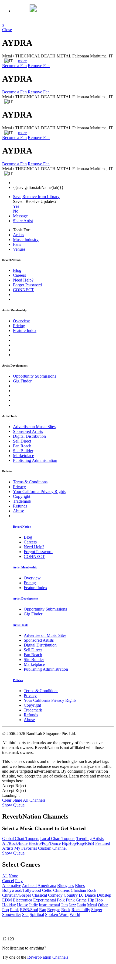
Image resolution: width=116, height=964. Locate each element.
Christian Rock (83, 890)
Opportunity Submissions (34, 376)
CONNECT (23, 289)
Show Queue (13, 805)
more (22, 61)
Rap (42, 909)
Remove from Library (41, 196)
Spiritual (37, 914)
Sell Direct (22, 441)
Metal (92, 905)
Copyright (21, 496)
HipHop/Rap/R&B (78, 843)
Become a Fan (14, 65)
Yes (16, 206)
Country (71, 895)
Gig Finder (22, 381)
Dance (90, 895)
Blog (17, 270)
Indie (33, 905)
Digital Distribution (29, 436)
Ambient (29, 885)
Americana (46, 885)
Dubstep (104, 895)
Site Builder (23, 450)
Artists (18, 234)
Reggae (53, 909)
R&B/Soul (29, 909)
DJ (81, 895)
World (75, 914)
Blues (80, 885)
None (13, 876)
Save (17, 196)
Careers (19, 275)
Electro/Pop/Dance (45, 843)
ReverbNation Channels (47, 957)
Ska (25, 914)
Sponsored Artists (28, 431)
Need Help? (23, 280)
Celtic (47, 890)
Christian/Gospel (16, 895)
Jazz (72, 905)
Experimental (44, 900)
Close (7, 29)
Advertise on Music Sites (34, 426)
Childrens (61, 890)
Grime (81, 900)
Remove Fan (39, 65)
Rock (65, 909)
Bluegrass (65, 885)
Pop (5, 909)
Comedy (55, 895)
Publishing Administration (35, 460)
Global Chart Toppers (20, 838)
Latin (81, 905)
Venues (19, 249)
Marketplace (23, 455)
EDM (7, 900)
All (5, 876)
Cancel (8, 880)
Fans (17, 244)
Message (20, 216)
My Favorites (25, 848)
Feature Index (24, 330)
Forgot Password (27, 285)
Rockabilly (80, 909)
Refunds (20, 506)
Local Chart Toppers (57, 838)
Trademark (22, 501)
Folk (61, 900)
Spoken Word (57, 914)
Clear (6, 800)
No (15, 211)
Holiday (9, 905)
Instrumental (49, 905)
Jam (64, 905)
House (22, 905)
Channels (37, 800)
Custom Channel (52, 848)
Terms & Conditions (30, 482)
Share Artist (23, 220)
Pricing (19, 325)
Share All (20, 800)
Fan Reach (22, 446)
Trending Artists (90, 838)
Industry (26, 239)
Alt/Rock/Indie (15, 843)
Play (19, 880)
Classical (39, 895)
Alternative (11, 885)
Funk (70, 900)
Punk (14, 909)
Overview (21, 321)
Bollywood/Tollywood (21, 890)
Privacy (19, 486)
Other (103, 905)
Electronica (22, 900)
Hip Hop (95, 900)
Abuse (18, 511)
